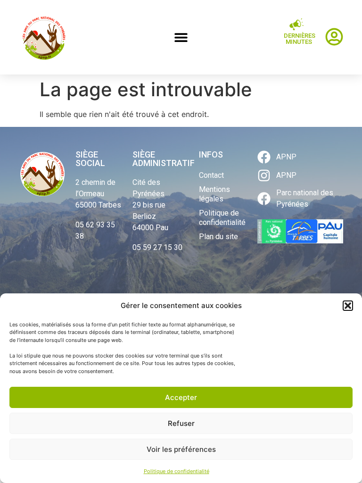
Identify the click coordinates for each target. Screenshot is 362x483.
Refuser (181, 423)
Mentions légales (214, 194)
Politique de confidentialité (176, 471)
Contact (211, 175)
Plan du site (218, 236)
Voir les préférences (181, 449)
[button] (348, 305)
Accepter (181, 397)
